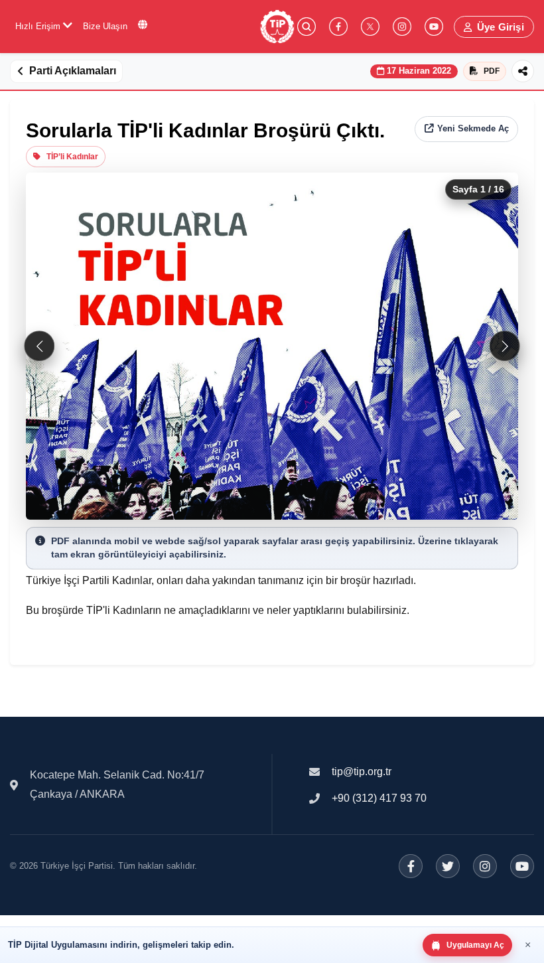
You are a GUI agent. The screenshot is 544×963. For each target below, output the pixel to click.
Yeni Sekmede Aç (473, 128)
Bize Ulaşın (105, 26)
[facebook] (338, 26)
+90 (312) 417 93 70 (379, 798)
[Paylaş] (522, 71)
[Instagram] (485, 866)
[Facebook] (411, 866)
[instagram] (402, 26)
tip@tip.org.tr (361, 771)
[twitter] (370, 26)
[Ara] (306, 26)
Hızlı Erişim (39, 26)
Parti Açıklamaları (72, 70)
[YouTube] (522, 866)
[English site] (143, 24)
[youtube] (434, 26)
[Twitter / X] (448, 866)
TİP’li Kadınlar (72, 156)
